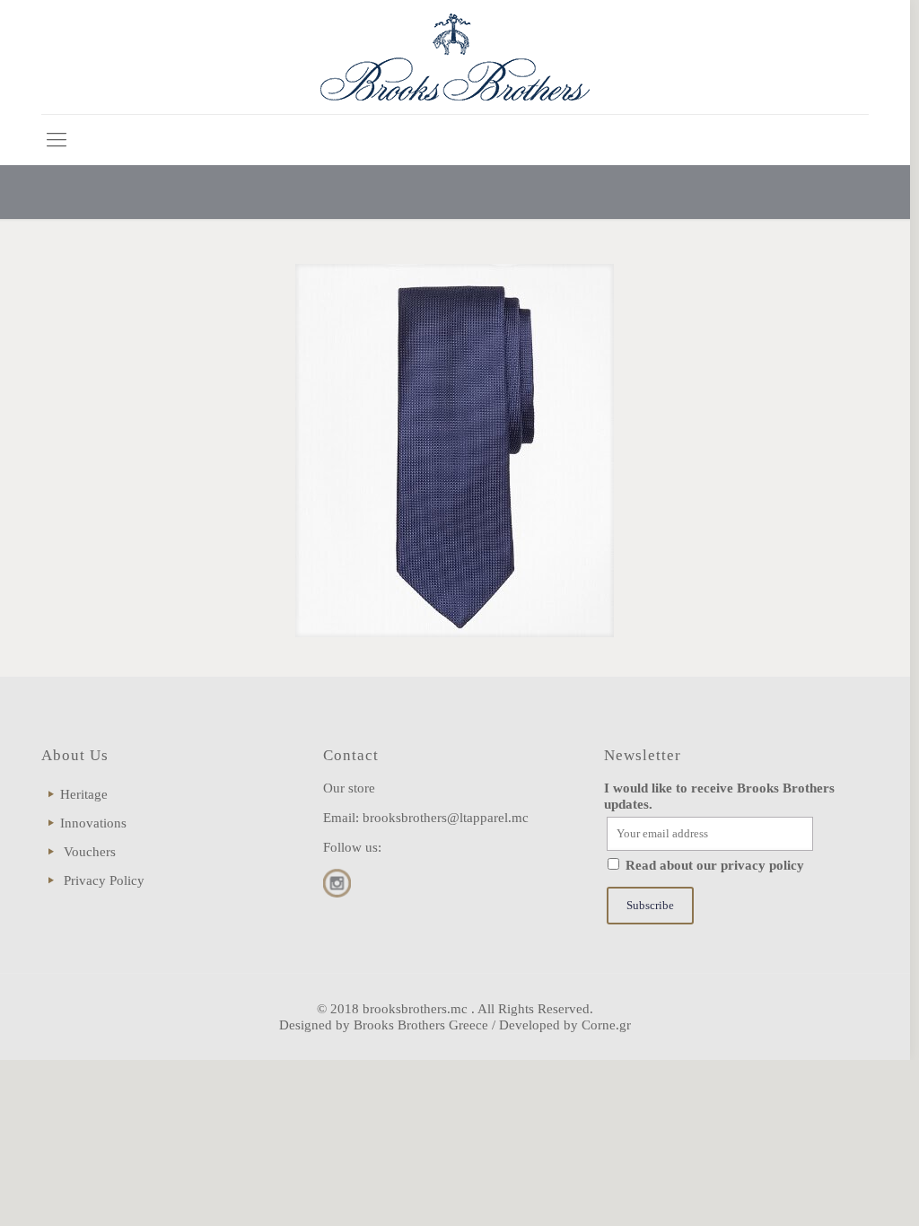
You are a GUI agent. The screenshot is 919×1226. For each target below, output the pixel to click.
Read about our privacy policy (715, 865)
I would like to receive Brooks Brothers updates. (719, 796)
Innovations (93, 823)
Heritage (84, 794)
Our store (349, 788)
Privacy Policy (104, 880)
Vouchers (90, 852)
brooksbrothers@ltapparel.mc (446, 817)
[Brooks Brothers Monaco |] (455, 57)
